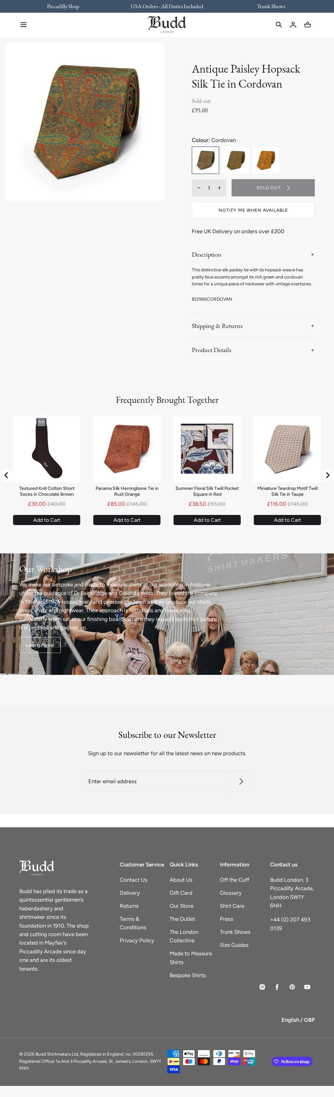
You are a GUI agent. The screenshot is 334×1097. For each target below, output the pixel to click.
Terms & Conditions (133, 923)
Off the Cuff (234, 879)
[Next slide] (327, 475)
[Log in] (293, 25)
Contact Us (133, 879)
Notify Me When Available (253, 210)
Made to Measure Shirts (191, 957)
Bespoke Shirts (188, 975)
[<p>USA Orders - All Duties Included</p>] (167, 6)
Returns (129, 906)
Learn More (40, 645)
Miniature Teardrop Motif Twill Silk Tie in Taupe (287, 491)
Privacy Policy (137, 940)
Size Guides (234, 945)
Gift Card (181, 893)
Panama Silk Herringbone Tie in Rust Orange (127, 491)
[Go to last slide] (6, 475)
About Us (181, 879)
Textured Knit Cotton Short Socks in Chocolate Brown (46, 491)
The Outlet (182, 919)
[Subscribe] (241, 781)
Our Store (181, 906)
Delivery (130, 893)
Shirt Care (232, 906)
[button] (23, 25)
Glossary (231, 893)
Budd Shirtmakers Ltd (57, 1054)
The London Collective (184, 936)
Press (226, 919)
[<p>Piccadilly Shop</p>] (67, 6)
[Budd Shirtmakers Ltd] (167, 25)
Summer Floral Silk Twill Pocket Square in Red (207, 491)
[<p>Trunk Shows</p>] (267, 6)
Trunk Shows (235, 932)
